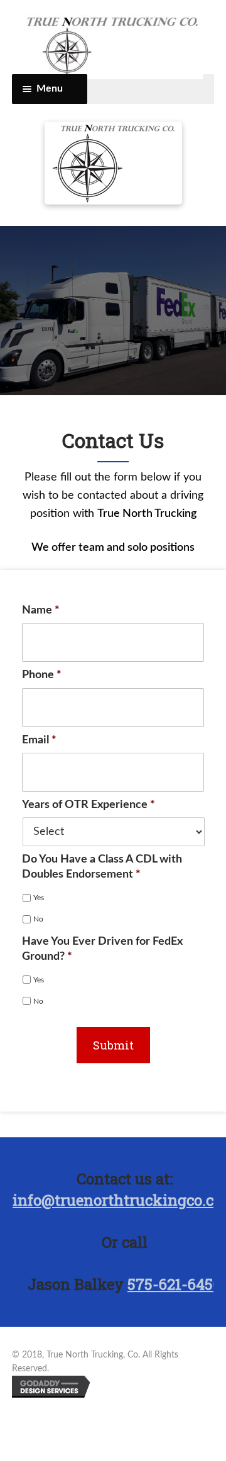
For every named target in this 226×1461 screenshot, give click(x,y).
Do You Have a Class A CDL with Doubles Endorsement (102, 866)
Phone (42, 675)
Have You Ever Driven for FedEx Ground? (102, 949)
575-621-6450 (174, 1284)
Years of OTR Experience (88, 804)
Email (39, 740)
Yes (38, 897)
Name (41, 610)
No (38, 919)
